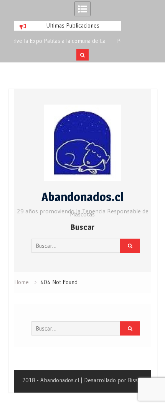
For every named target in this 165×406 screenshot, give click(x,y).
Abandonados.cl (82, 197)
